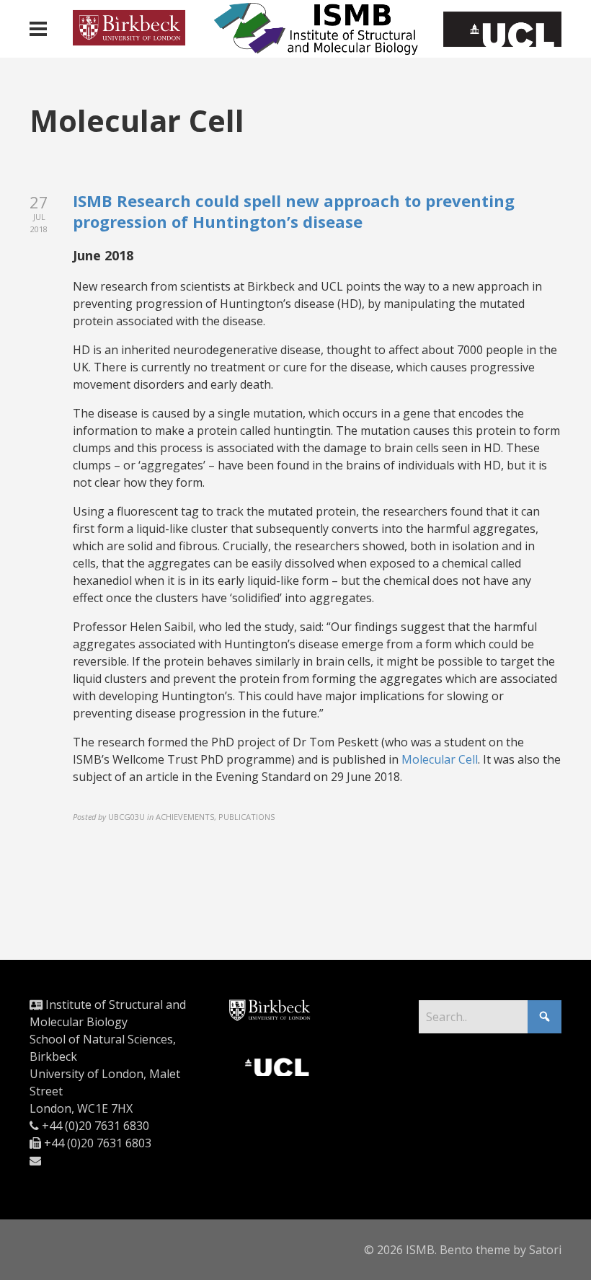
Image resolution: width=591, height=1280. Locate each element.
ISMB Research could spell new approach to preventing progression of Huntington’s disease (294, 211)
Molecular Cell (439, 759)
